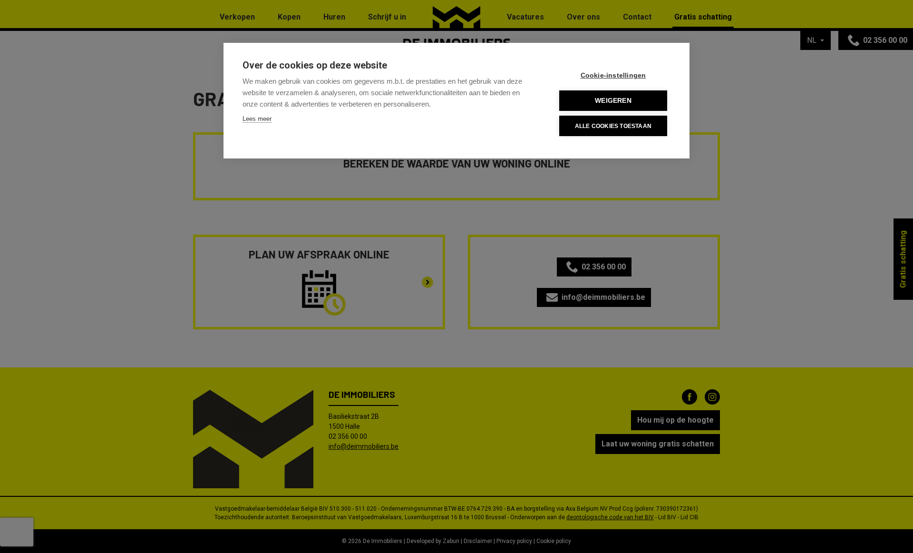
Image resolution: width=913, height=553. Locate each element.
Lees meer (257, 118)
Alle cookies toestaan (613, 126)
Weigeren (613, 100)
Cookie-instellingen (613, 75)
